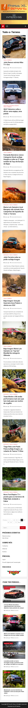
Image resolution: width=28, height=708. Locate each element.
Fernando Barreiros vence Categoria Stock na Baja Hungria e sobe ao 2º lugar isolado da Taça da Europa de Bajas (14, 159)
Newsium (10, 706)
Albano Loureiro (15, 610)
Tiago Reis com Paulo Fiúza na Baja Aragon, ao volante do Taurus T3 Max (13, 449)
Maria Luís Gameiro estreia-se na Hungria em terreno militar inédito (14, 634)
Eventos (4, 551)
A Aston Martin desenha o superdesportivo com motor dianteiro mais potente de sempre (14, 606)
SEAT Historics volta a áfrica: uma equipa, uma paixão (13, 111)
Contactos (5, 546)
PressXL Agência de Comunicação (11, 562)
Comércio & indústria (9, 587)
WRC (9, 672)
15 (16, 520)
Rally (11, 643)
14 (14, 520)
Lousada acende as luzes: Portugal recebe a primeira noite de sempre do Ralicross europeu (13, 662)
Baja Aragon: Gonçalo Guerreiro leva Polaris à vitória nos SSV (13, 303)
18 (24, 520)
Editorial (4, 548)
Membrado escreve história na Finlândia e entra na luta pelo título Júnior (14, 691)
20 (11, 522)
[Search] (25, 26)
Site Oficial (5, 538)
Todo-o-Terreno (8, 60)
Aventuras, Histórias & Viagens (11, 105)
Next (19, 522)
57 (16, 522)
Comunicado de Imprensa (16, 67)
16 (19, 520)
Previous (5, 520)
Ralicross (6, 643)
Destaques (6, 204)
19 (8, 522)
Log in (4, 559)
